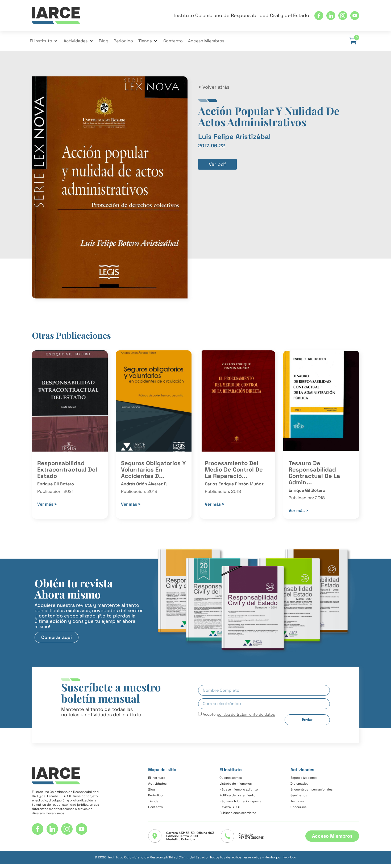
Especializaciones (303, 778)
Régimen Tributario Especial (240, 801)
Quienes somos (230, 778)
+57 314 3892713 (251, 837)
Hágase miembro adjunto (238, 789)
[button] (44, 41)
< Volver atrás (213, 87)
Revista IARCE (230, 807)
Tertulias (297, 801)
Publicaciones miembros (237, 813)
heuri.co (289, 857)
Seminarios (298, 795)
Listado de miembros (235, 783)
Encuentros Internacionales (311, 789)
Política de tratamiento (237, 795)
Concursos (298, 807)
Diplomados (299, 783)
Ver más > (47, 504)
